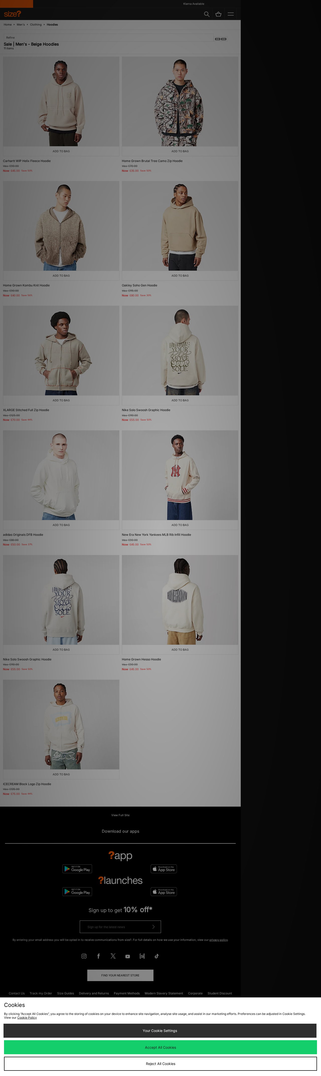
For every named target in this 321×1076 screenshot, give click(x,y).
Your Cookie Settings (160, 1030)
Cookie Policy (27, 1017)
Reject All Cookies (160, 1063)
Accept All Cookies (160, 1047)
